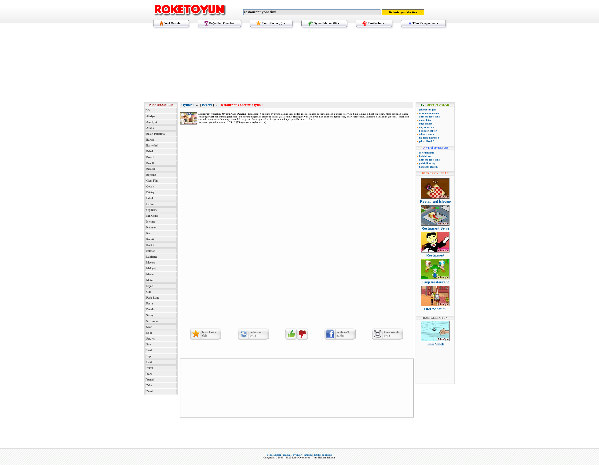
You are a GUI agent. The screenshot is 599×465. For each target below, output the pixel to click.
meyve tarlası (426, 127)
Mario (149, 274)
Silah (149, 327)
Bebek (150, 151)
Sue (148, 344)
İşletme (150, 221)
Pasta (149, 303)
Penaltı (150, 309)
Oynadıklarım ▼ (327, 23)
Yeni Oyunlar (173, 23)
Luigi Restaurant (435, 282)
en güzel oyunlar (292, 454)
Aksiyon (151, 116)
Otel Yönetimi (435, 309)
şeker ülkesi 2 (426, 141)
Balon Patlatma (155, 133)
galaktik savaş (427, 163)
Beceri (149, 157)
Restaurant (435, 255)
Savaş (149, 315)
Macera (150, 262)
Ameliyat (151, 122)
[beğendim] (291, 334)
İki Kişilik (152, 215)
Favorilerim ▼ (274, 23)
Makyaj (151, 268)
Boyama (151, 174)
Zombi (150, 391)
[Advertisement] (299, 66)
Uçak (149, 362)
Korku (150, 245)
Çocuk (150, 186)
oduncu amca (426, 134)
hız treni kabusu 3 (429, 137)
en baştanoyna (256, 333)
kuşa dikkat (425, 123)
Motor (150, 280)
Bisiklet (150, 169)
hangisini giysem (428, 166)
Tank (149, 350)
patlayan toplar (428, 130)
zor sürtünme (426, 152)
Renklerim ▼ (376, 23)
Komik (150, 239)
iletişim (308, 454)
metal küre (425, 120)
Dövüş (150, 192)
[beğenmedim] (302, 334)
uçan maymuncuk (429, 113)
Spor (149, 332)
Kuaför (150, 251)
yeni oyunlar (274, 454)
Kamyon (151, 227)
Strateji (150, 338)
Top (148, 356)
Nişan (149, 286)
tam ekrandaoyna (391, 333)
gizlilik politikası (323, 454)
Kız (148, 233)
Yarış (149, 373)
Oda (148, 291)
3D (148, 110)
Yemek (150, 379)
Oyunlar (187, 105)
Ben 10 (150, 163)
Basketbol (152, 145)
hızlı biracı (425, 156)
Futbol (150, 204)
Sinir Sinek (435, 344)
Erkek (150, 198)
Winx (149, 368)
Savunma (152, 321)
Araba (150, 128)
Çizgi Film (152, 180)
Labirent (151, 256)
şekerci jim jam (427, 109)
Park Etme (152, 297)
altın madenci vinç (429, 116)
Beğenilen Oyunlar (221, 23)
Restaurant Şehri (435, 228)
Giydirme (151, 210)
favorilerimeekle (209, 333)
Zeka (149, 385)
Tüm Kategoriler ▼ (426, 23)
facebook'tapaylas (343, 333)
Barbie (150, 139)
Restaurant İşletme (435, 201)
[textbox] (311, 12)
